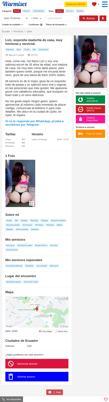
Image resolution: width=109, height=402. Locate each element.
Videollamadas (38, 11)
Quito (29, 346)
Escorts (17, 11)
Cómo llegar (45, 331)
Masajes (26, 11)
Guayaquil (9, 346)
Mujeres (59, 11)
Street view (61, 331)
